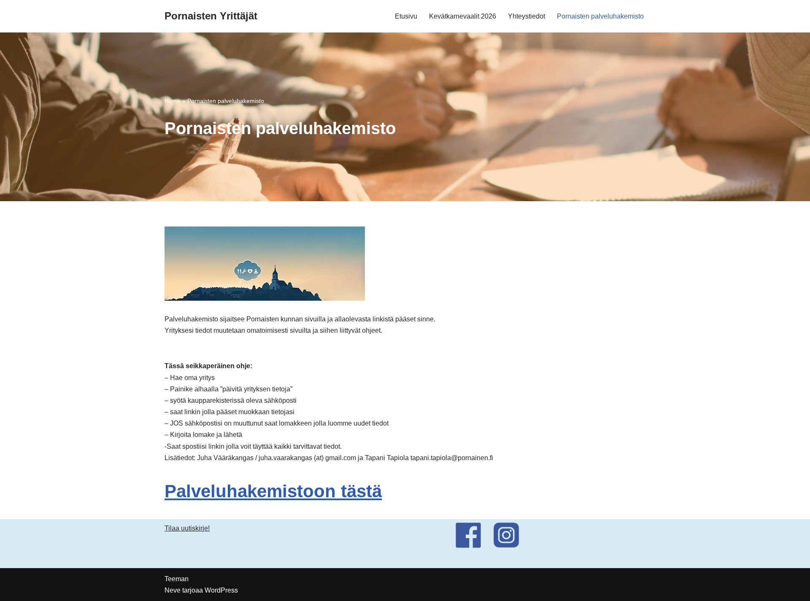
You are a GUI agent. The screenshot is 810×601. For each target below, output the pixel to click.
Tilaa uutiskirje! (187, 528)
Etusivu (406, 16)
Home (173, 100)
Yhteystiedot (526, 16)
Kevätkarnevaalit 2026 (462, 16)
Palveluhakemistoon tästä (273, 491)
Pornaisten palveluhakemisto (600, 16)
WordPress (221, 590)
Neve (173, 590)
